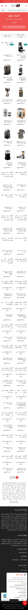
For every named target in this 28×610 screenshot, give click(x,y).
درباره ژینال (24, 570)
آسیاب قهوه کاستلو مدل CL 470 (7, 448)
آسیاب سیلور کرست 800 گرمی (7, 337)
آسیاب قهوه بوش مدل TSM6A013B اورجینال (22, 359)
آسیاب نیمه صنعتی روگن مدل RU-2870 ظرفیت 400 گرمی (7, 186)
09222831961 (23, 560)
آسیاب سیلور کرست (20, 36)
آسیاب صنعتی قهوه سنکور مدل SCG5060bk (21, 56)
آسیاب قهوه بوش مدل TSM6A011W (8, 294)
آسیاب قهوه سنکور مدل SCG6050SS (21, 121)
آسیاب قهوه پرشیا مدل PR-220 (8, 55)
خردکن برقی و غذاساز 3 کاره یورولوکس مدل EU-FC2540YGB (21, 404)
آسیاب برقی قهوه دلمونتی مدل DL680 (21, 100)
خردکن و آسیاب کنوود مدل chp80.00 (7, 251)
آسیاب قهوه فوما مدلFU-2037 (8, 207)
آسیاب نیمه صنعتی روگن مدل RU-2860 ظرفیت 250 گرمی (7, 229)
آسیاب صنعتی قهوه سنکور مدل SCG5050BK (7, 79)
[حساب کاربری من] (6, 5)
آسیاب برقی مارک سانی (22, 251)
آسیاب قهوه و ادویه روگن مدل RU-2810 (7, 358)
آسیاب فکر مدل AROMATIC (8, 315)
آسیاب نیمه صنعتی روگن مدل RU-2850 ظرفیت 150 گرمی (21, 229)
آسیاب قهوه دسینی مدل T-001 (7, 403)
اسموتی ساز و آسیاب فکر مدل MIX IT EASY (7, 273)
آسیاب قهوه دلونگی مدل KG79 (7, 142)
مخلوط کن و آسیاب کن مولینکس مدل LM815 (7, 426)
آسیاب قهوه (7, 36)
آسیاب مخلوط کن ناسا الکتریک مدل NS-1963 (22, 164)
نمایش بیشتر (14, 502)
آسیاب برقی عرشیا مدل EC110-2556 (21, 425)
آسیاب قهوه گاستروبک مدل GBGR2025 (22, 79)
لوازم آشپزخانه (18, 19)
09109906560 (15, 560)
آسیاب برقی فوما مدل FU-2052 (22, 448)
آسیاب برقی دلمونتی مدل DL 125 (7, 469)
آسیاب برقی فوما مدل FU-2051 (22, 207)
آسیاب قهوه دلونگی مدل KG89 (21, 185)
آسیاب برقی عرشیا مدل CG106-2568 (8, 121)
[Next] (11, 477)
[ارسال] (3, 10)
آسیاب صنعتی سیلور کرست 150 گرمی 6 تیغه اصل (21, 382)
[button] (26, 6)
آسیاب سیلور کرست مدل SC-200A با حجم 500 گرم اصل (7, 382)
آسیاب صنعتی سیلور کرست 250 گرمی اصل (7, 100)
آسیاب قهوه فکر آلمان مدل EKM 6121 (21, 469)
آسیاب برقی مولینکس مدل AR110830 (9, 164)
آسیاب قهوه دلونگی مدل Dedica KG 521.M (21, 316)
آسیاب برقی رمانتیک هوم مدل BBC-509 (21, 142)
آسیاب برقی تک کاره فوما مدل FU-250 (21, 337)
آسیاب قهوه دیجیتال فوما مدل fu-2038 (21, 294)
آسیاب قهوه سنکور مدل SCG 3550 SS (21, 272)
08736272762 (23, 553)
